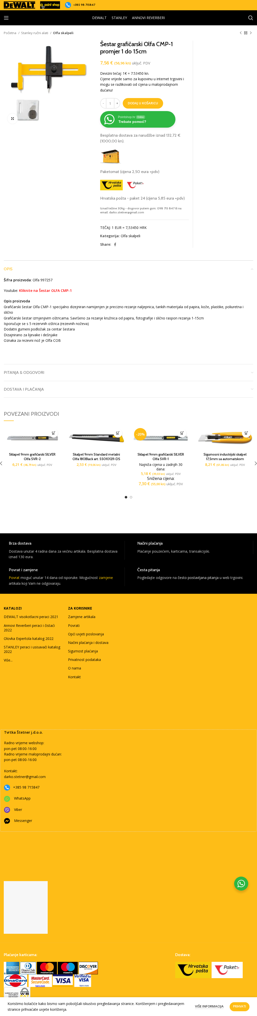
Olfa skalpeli (63, 33)
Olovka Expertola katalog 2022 (28, 638)
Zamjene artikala (81, 616)
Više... (8, 660)
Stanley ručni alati (35, 33)
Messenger (23, 820)
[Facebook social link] (115, 244)
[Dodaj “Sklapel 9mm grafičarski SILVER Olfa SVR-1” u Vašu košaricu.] (182, 433)
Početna (10, 33)
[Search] (251, 18)
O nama (74, 668)
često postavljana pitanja (198, 577)
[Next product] (250, 33)
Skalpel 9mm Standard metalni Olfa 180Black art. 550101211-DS (96, 456)
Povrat (14, 577)
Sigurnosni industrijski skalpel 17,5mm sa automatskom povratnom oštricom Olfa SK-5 (225, 459)
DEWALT (99, 17)
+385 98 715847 (84, 5)
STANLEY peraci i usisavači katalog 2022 (32, 649)
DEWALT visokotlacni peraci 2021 (31, 616)
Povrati (74, 625)
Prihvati (239, 1006)
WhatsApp (22, 798)
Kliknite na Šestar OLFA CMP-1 (45, 290)
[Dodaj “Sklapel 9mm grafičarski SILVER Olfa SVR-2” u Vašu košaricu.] (53, 433)
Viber (18, 809)
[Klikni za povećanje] (13, 119)
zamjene (106, 577)
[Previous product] (240, 33)
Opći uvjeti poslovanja (86, 634)
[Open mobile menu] (6, 18)
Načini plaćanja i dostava (88, 642)
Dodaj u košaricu (143, 103)
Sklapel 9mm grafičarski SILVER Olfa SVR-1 (161, 456)
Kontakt (74, 676)
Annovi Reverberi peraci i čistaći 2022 (29, 627)
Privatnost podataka (84, 659)
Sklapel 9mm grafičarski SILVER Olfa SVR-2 (32, 456)
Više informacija (209, 1006)
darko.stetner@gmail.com (25, 776)
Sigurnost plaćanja (83, 651)
